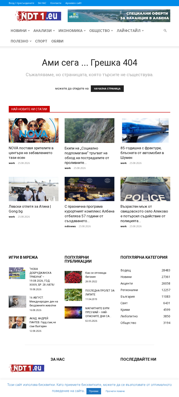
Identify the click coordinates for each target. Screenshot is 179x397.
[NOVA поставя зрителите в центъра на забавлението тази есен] (34, 130)
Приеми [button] (93, 391)
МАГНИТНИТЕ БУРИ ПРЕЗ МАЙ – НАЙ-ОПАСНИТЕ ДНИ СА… (98, 312)
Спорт (41, 41)
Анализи (42, 30)
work (12, 163)
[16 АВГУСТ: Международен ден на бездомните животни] (17, 302)
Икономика (71, 30)
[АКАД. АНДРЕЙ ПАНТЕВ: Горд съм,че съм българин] (17, 322)
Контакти (55, 3)
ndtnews (70, 226)
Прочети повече (115, 391)
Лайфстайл (129, 30)
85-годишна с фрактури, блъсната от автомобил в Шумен (142, 153)
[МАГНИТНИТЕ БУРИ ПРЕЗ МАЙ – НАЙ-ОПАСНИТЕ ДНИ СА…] (73, 312)
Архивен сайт (73, 3)
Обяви (57, 41)
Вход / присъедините (21, 3)
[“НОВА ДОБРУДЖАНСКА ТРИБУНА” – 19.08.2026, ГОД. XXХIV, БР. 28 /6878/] (17, 273)
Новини (19, 30)
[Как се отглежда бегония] (73, 277)
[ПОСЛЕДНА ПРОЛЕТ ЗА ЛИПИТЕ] (73, 295)
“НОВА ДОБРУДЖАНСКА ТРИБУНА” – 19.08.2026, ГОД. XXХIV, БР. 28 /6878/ (42, 276)
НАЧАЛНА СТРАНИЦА (107, 88)
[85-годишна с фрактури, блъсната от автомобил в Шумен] (145, 130)
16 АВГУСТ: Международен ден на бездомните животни (43, 301)
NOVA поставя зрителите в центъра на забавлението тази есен (31, 153)
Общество (99, 30)
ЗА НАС (42, 3)
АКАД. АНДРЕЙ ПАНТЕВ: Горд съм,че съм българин (42, 322)
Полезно (19, 41)
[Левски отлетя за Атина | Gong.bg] (34, 189)
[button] (165, 31)
